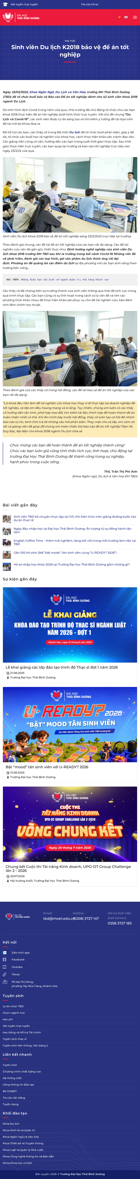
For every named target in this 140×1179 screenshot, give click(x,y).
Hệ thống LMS (12, 1078)
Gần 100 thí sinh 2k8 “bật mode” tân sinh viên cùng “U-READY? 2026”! (65, 552)
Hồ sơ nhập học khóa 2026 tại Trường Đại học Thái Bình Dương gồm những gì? (72, 564)
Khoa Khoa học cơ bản (17, 1163)
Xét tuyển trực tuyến (24, 4)
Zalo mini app (21, 952)
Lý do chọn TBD (13, 1006)
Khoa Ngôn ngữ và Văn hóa (21, 1136)
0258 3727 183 (120, 923)
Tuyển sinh (10, 1065)
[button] (135, 17)
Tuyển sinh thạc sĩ (14, 1039)
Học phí (8, 1019)
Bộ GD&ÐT (10, 1091)
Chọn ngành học (14, 1012)
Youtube (17, 967)
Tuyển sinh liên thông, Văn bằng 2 (25, 1045)
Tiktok (16, 974)
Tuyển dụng (11, 1104)
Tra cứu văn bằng (14, 1097)
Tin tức (70, 41)
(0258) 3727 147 (86, 918)
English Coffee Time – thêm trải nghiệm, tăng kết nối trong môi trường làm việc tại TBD (75, 542)
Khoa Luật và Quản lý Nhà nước (23, 1150)
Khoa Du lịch (11, 1123)
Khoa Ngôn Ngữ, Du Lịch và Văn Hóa (57, 92)
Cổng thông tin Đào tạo (18, 1084)
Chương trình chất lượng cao (22, 1071)
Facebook (18, 959)
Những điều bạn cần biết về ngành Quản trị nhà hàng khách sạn (65, 279)
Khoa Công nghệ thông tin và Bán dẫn (28, 1156)
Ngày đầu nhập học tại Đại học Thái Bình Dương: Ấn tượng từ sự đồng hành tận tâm (72, 530)
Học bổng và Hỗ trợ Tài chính (22, 1032)
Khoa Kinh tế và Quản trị (19, 1130)
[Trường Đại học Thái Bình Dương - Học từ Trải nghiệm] (21, 17)
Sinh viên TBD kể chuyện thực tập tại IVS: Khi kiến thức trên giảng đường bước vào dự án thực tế (75, 518)
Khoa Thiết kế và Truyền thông (23, 1143)
